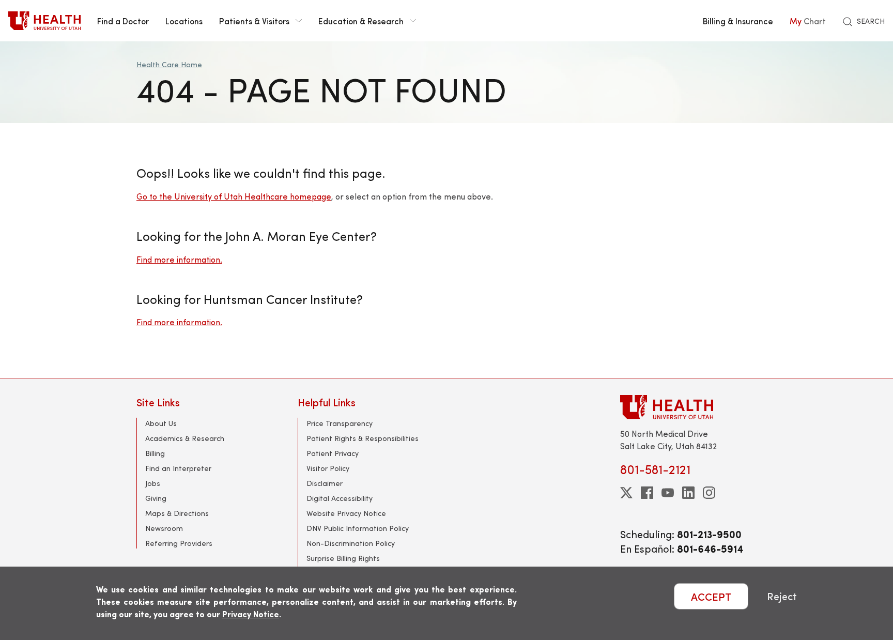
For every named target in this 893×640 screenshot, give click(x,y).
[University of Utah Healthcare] (688, 407)
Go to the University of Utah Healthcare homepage (233, 196)
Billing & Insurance (738, 20)
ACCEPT (711, 596)
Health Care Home (169, 64)
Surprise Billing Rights (343, 558)
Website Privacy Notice (346, 513)
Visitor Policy (327, 468)
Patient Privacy (332, 453)
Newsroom (164, 528)
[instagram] (709, 492)
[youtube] (667, 492)
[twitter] (626, 492)
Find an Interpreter (178, 468)
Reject (782, 596)
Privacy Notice (250, 614)
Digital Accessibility (339, 498)
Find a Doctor (123, 20)
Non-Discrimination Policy (350, 543)
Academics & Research (184, 438)
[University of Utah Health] (44, 20)
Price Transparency (339, 423)
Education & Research (361, 20)
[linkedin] (688, 492)
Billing (155, 453)
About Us (161, 423)
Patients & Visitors (254, 20)
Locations (184, 20)
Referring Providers (178, 543)
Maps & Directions (177, 513)
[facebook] (647, 492)
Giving (155, 498)
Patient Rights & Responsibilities (362, 438)
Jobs (152, 483)
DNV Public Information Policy (357, 528)
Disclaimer (324, 483)
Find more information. (179, 259)
